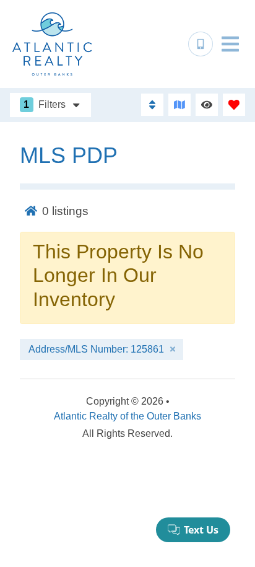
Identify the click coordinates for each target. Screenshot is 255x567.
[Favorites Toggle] (234, 105)
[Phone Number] (200, 44)
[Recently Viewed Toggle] (207, 105)
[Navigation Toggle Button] (230, 44)
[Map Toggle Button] (179, 105)
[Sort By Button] (152, 105)
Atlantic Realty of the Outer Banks (127, 416)
